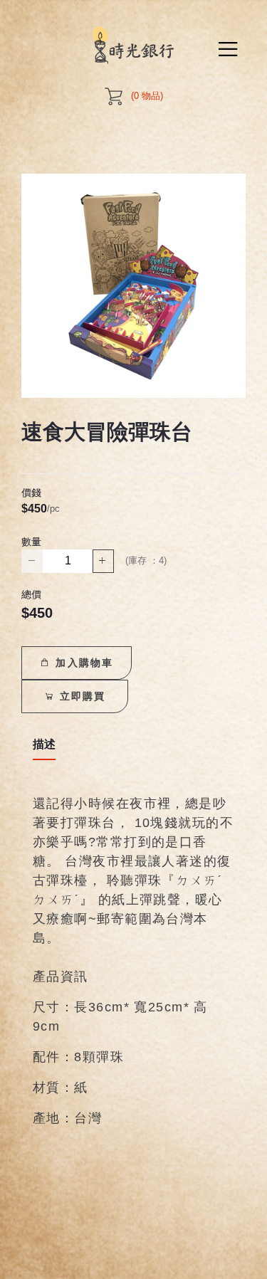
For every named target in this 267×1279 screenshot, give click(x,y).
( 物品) (147, 95)
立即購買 (81, 696)
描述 (44, 744)
